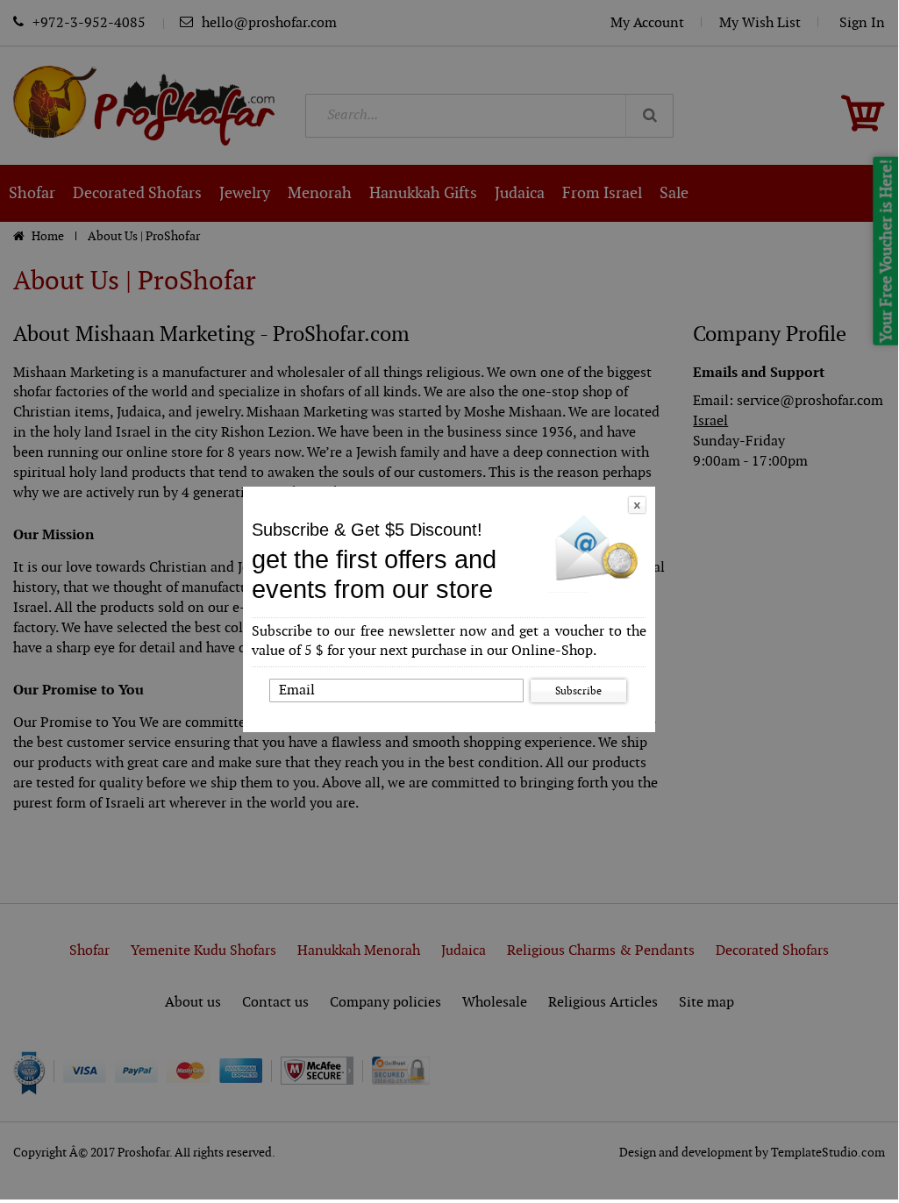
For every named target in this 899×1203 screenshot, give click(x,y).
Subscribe (578, 691)
